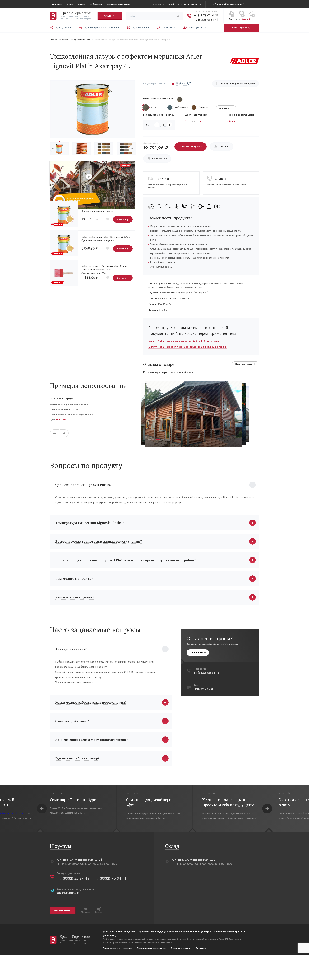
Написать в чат (203, 689)
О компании (56, 4)
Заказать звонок (62, 910)
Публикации (96, 4)
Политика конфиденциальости (151, 948)
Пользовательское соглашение (117, 948)
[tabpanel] (193, 414)
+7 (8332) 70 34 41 (206, 20)
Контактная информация (118, 4)
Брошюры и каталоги (180, 948)
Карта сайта (201, 948)
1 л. (187, 121)
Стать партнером (241, 27)
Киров (245, 19)
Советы (81, 4)
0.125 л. (231, 121)
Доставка (162, 178)
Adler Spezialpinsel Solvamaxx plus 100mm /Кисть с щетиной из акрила (104, 268)
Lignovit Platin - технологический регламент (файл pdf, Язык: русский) (187, 346)
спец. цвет (62, 419)
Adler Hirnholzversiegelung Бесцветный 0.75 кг (106, 236)
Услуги (70, 4)
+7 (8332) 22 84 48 (206, 15)
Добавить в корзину (190, 146)
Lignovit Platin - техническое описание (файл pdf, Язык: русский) (184, 341)
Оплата (220, 178)
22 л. (201, 121)
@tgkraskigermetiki (68, 893)
